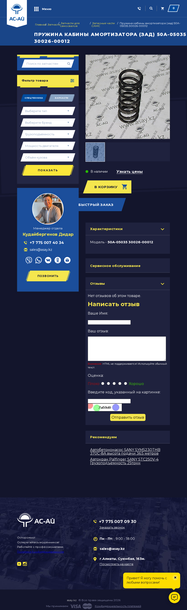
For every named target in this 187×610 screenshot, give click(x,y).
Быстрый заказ (96, 204)
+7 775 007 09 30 (117, 521)
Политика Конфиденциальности (40, 551)
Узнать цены (130, 172)
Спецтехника (34, 98)
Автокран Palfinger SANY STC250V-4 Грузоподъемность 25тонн (124, 461)
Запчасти (61, 98)
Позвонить (48, 276)
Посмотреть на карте (116, 564)
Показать (48, 170)
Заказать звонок (112, 527)
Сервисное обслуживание (115, 266)
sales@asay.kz (112, 549)
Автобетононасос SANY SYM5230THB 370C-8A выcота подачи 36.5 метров (125, 452)
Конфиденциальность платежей (118, 606)
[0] (162, 8)
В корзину (106, 187)
